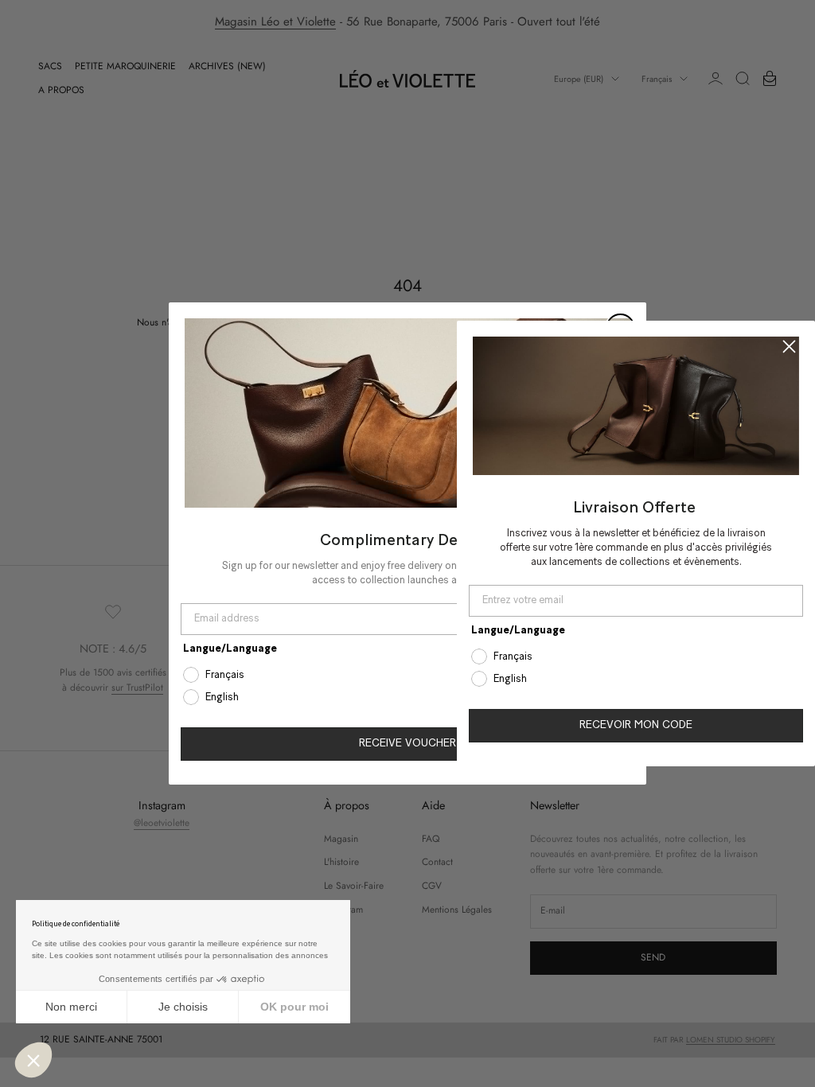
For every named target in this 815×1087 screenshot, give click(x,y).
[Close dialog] (789, 346)
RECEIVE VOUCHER (407, 744)
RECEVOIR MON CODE (635, 725)
